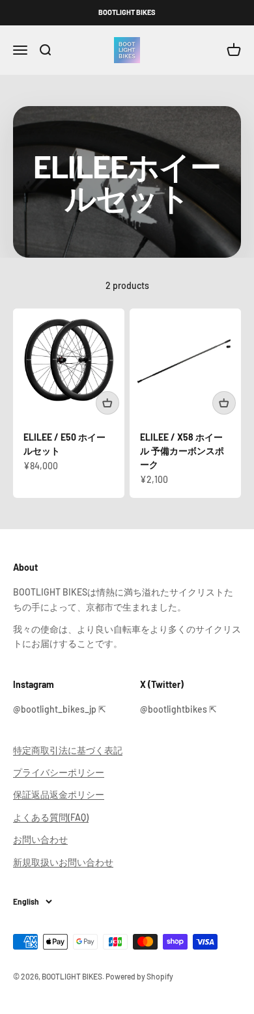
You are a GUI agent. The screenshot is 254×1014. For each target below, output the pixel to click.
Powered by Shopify (139, 976)
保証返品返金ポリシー (58, 794)
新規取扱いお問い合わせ (63, 862)
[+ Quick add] (107, 403)
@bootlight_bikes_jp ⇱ (59, 709)
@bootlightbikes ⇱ (178, 709)
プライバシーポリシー (58, 772)
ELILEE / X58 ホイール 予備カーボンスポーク (182, 451)
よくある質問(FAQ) (51, 817)
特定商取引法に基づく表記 (67, 750)
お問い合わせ (40, 839)
